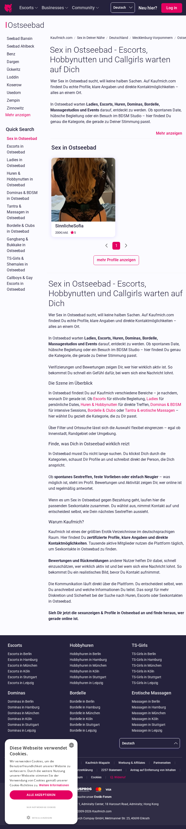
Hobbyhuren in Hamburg (88, 660)
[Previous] (107, 246)
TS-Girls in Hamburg (147, 660)
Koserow (14, 85)
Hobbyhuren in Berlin (85, 654)
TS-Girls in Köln (143, 671)
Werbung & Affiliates (131, 762)
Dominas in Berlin (21, 701)
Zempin (13, 100)
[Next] (125, 246)
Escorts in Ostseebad (16, 149)
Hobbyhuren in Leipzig (86, 683)
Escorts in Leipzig (21, 683)
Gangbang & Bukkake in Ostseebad (17, 245)
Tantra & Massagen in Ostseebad (18, 212)
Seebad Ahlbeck (20, 46)
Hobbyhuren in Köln (84, 671)
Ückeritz (13, 69)
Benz (11, 54)
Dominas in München (23, 713)
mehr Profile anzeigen (116, 260)
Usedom (14, 92)
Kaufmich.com (61, 38)
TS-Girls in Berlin (144, 654)
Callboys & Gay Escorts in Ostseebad (20, 283)
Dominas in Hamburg (23, 707)
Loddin (13, 77)
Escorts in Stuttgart (22, 677)
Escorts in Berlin (20, 654)
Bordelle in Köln (81, 719)
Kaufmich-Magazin (97, 762)
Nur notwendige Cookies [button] (41, 807)
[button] (41, 817)
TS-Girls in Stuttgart (146, 677)
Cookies (96, 777)
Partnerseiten (162, 762)
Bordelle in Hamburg (85, 707)
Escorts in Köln (19, 671)
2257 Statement (111, 770)
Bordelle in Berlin (82, 701)
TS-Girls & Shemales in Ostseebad (17, 264)
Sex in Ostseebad (22, 138)
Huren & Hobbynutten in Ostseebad (20, 179)
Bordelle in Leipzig (83, 730)
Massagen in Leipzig (147, 730)
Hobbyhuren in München (88, 665)
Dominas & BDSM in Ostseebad (22, 195)
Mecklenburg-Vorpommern (152, 38)
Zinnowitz (15, 108)
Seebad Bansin (19, 38)
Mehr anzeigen (18, 115)
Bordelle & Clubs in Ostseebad (21, 228)
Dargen (13, 61)
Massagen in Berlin (146, 701)
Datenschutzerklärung (78, 770)
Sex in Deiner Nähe (91, 38)
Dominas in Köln (20, 719)
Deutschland (118, 38)
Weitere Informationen (54, 785)
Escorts (26, 7)
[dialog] (41, 781)
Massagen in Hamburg (149, 707)
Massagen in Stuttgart (148, 725)
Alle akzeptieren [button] (41, 795)
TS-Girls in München (147, 665)
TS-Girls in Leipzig (145, 683)
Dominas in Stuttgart (23, 725)
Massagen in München (149, 713)
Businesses (53, 7)
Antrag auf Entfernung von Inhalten (153, 770)
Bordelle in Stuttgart (85, 725)
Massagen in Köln (145, 719)
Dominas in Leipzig (22, 730)
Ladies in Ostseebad (16, 163)
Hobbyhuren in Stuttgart (88, 677)
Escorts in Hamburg (23, 660)
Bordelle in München (85, 713)
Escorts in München (22, 665)
